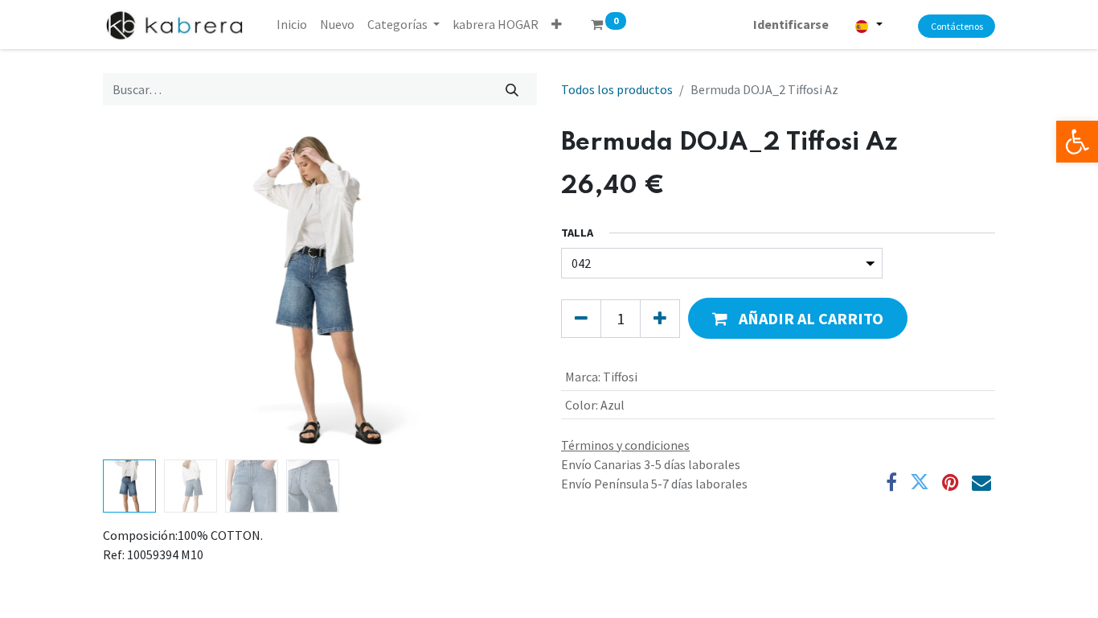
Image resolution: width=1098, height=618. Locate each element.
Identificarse (791, 24)
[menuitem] (291, 24)
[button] (556, 24)
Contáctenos (957, 26)
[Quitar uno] (581, 318)
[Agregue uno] (660, 318)
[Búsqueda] (512, 89)
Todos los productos (617, 89)
